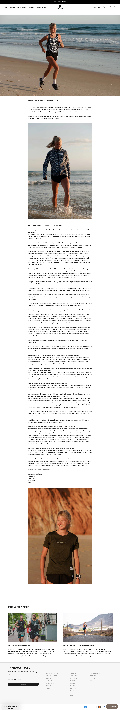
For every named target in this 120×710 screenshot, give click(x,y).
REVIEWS (72, 680)
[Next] (76, 1)
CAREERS (48, 678)
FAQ (71, 695)
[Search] (104, 7)
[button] (10, 707)
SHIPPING (73, 685)
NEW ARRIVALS (21, 7)
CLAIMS (72, 690)
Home (6, 13)
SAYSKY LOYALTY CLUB (52, 671)
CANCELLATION (74, 693)
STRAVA (92, 680)
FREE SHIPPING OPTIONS (60, 1)
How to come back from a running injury (78, 645)
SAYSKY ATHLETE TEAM (52, 676)
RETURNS (73, 688)
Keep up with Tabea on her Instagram (39, 469)
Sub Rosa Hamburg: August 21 (19, 645)
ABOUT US (49, 680)
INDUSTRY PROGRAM (52, 673)
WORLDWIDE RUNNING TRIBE (98, 671)
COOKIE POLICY (50, 683)
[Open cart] (114, 7)
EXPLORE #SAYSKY (95, 673)
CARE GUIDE (73, 676)
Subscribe (23, 684)
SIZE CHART (73, 678)
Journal (12, 13)
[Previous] (43, 1)
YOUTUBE (92, 678)
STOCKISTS (73, 673)
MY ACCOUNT (74, 671)
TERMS (48, 688)
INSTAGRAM (93, 676)
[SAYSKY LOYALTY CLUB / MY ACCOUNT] (107, 7)
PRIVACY (48, 685)
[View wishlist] (111, 7)
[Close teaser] (20, 704)
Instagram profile (86, 107)
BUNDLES (31, 7)
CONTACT (73, 683)
